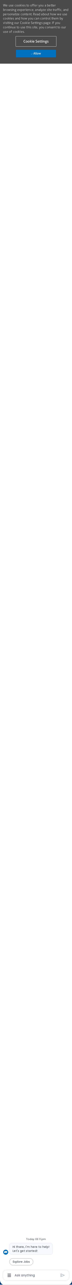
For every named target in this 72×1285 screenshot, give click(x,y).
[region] (36, 641)
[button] (36, 41)
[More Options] (9, 1275)
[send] (62, 1275)
